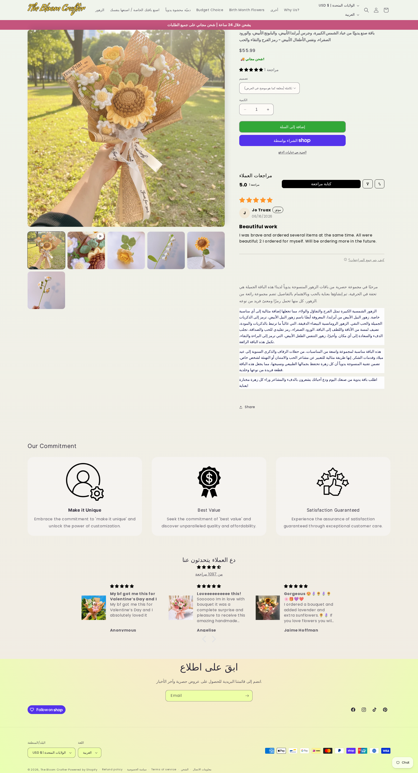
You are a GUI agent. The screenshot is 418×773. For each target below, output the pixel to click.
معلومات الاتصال (202, 769)
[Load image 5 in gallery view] (46, 290)
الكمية (243, 100)
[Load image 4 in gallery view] (206, 250)
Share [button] (250, 407)
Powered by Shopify (82, 770)
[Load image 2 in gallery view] (126, 250)
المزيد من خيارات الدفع (292, 152)
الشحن (184, 769)
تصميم (243, 78)
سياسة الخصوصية (137, 769)
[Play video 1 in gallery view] (86, 250)
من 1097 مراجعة (209, 574)
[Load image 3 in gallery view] (166, 250)
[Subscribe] (247, 695)
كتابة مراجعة (321, 184)
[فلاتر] (368, 183)
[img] (209, 567)
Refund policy (112, 769)
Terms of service (163, 769)
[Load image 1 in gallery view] (46, 250)
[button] (366, 10)
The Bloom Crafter (53, 770)
